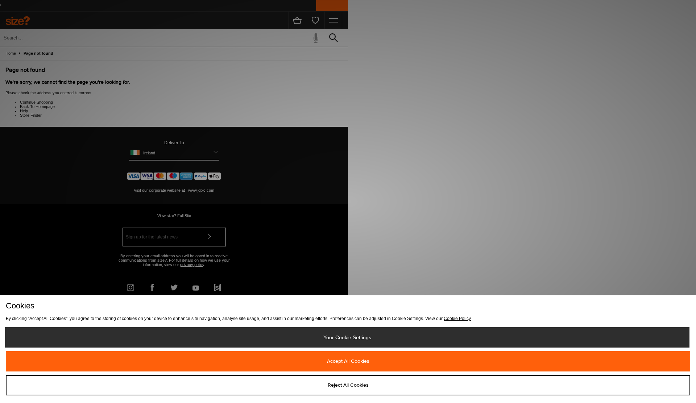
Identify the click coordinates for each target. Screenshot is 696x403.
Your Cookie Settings (347, 337)
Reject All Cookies (348, 385)
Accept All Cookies (348, 361)
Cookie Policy (457, 318)
